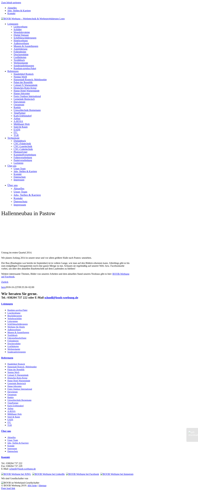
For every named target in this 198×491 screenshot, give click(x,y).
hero (3, 287)
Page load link (8, 488)
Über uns (6, 431)
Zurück (4, 282)
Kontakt (5, 457)
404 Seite (32, 485)
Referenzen (7, 358)
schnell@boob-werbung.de (61, 297)
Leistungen (7, 304)
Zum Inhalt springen (11, 2)
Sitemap (42, 485)
